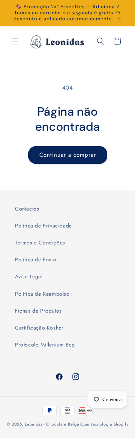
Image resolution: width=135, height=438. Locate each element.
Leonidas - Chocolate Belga (52, 424)
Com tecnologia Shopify (104, 424)
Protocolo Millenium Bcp (45, 344)
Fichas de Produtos (38, 310)
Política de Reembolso (42, 294)
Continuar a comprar (67, 155)
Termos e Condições (40, 242)
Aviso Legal (29, 276)
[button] (15, 41)
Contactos (27, 208)
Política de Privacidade (43, 225)
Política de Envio (35, 259)
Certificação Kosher (39, 327)
